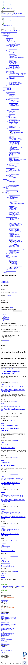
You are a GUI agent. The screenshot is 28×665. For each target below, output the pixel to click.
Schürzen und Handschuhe (14, 160)
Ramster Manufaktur (7, 69)
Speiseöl (10, 260)
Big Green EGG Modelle (14, 172)
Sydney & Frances (15, 264)
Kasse (10, 7)
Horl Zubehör (14, 133)
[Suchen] (13, 11)
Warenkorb (12, 5)
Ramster (10, 258)
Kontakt (2, 640)
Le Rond (8, 36)
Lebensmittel (8, 257)
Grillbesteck (11, 148)
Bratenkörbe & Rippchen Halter (15, 139)
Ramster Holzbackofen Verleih (12, 68)
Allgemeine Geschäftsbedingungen (8, 660)
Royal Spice (14, 263)
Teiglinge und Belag (13, 268)
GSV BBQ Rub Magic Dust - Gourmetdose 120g (10, 372)
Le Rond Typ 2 (9, 38)
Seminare (5, 272)
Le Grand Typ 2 (9, 40)
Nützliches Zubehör (13, 207)
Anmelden (9, 2)
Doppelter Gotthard (13, 49)
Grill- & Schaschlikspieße (14, 152)
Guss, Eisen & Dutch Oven (12, 190)
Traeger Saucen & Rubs (14, 96)
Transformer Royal (13, 43)
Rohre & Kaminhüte (13, 55)
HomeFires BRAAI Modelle (15, 169)
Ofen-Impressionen (5, 630)
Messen (10, 81)
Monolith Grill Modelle (14, 117)
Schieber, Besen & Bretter (14, 67)
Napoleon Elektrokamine (14, 109)
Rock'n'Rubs (14, 262)
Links (2, 643)
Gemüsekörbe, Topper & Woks (15, 147)
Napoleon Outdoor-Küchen (15, 106)
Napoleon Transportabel (14, 105)
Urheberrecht (19, 661)
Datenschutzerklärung (5, 661)
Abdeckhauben (12, 134)
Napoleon (8, 99)
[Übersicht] (3, 577)
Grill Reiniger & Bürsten (14, 149)
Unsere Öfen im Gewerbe (6, 629)
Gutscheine (8, 269)
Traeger (7, 93)
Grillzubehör (8, 128)
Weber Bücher (12, 115)
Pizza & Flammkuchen (13, 62)
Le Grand (8, 39)
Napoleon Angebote (10, 92)
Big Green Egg (9, 171)
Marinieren (11, 154)
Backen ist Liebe (12, 61)
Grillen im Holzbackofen (14, 63)
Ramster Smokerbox (8, 448)
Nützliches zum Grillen (14, 163)
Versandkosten (14, 292)
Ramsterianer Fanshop (11, 271)
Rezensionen (6, 319)
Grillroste (11, 150)
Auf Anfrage (3, 558)
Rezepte (2, 616)
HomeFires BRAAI (10, 168)
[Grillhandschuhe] (5, 281)
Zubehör (8, 51)
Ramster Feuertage (13, 79)
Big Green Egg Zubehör (14, 174)
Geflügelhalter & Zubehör (14, 146)
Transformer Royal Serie (11, 41)
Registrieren (12, 1)
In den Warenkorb (17, 311)
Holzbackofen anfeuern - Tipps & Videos (17, 73)
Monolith (8, 116)
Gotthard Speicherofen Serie (12, 45)
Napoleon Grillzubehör (14, 108)
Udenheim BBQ (14, 267)
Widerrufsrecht (19, 660)
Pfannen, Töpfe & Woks (14, 157)
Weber (7, 110)
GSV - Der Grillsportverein (14, 130)
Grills (4, 90)
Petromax (5, 187)
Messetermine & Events (11, 78)
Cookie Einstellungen (5, 644)
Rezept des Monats (5, 614)
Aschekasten (11, 56)
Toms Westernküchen (10, 121)
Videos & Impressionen (14, 84)
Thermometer (11, 60)
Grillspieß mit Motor (8, 465)
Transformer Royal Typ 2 (14, 44)
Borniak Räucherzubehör (11, 186)
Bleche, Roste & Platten (14, 65)
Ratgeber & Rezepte (10, 72)
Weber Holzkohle (12, 111)
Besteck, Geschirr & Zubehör (15, 138)
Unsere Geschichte (10, 71)
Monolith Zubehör (13, 119)
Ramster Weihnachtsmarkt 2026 (15, 83)
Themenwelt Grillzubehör (11, 217)
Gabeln (15, 244)
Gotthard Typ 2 (12, 46)
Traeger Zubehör (12, 95)
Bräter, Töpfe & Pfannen (14, 66)
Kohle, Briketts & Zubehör (14, 153)
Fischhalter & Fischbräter (14, 144)
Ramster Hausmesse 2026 (14, 82)
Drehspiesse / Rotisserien (14, 142)
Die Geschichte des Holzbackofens (8, 617)
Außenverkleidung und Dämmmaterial (17, 57)
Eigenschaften (6, 316)
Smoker (5, 179)
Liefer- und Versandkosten (6, 639)
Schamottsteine (12, 54)
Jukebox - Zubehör (13, 177)
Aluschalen (11, 136)
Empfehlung (6, 317)
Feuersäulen (8, 164)
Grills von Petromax (10, 188)
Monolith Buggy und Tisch (14, 120)
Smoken (10, 58)
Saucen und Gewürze (13, 261)
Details (4, 314)
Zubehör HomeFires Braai (14, 170)
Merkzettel (19, 4)
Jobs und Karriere (4, 600)
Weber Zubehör (12, 114)
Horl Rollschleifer (12, 131)
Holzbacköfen (6, 35)
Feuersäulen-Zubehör (13, 166)
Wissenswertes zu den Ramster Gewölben (18, 74)
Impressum (13, 661)
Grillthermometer (12, 161)
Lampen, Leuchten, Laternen (12, 191)
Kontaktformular (9, 85)
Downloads (5, 320)
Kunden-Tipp (6, 318)
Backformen (11, 137)
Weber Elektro (12, 112)
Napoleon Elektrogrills (13, 104)
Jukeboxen (8, 175)
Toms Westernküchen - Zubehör (15, 123)
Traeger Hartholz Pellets (14, 98)
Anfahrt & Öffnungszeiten (6, 641)
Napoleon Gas (12, 100)
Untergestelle (11, 52)
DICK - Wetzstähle (15, 245)
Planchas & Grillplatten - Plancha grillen (17, 159)
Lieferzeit (3, 638)
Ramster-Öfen (4, 601)
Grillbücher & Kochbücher (14, 141)
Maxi (7, 50)
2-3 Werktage (3, 573)
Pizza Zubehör (12, 158)
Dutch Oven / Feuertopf (14, 143)
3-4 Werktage (8, 295)
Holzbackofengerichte (5, 613)
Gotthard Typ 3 (12, 47)
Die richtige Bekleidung (14, 215)
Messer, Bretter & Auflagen (14, 155)
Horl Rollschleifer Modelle (17, 132)
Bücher (7, 255)
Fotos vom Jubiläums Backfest (7, 628)
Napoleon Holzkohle (13, 103)
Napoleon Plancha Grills (14, 101)
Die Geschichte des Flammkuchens (8, 618)
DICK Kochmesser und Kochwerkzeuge (16, 242)
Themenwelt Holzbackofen (12, 197)
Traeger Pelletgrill (12, 94)
